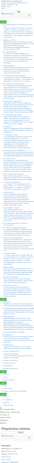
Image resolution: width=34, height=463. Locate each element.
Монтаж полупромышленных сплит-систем (16, 339)
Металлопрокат (8, 279)
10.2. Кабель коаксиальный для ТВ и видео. (17, 259)
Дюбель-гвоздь (22, 280)
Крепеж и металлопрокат (11, 277)
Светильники (30, 201)
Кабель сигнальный (13, 270)
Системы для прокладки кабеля (13, 238)
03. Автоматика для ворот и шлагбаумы (15, 223)
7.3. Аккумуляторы (17, 81)
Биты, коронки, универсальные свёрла (17, 293)
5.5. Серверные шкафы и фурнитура (21, 231)
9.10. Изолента (17, 87)
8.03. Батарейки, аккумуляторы (13, 166)
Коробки (23, 201)
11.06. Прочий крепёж (19, 184)
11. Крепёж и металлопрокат (12, 182)
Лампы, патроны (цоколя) (20, 198)
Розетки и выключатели (10, 194)
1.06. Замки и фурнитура (23, 147)
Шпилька (14, 282)
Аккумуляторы (8, 177)
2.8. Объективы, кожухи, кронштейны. (15, 61)
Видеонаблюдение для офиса (13, 325)
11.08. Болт (7, 189)
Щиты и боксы (16, 201)
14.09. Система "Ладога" (26, 122)
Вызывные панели (27, 42)
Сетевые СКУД (19, 310)
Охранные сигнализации (11, 354)
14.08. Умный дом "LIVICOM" (17, 118)
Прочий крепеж (21, 282)
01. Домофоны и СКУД (10, 135)
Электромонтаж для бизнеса (12, 348)
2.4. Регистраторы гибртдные (17, 54)
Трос (31, 245)
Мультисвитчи (22, 130)
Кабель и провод (9, 267)
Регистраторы (13, 67)
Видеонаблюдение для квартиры (13, 322)
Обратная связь (8, 405)
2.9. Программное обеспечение (23, 59)
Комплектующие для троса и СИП (14, 247)
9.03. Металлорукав (28, 95)
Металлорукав (8, 241)
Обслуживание (8, 366)
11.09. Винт (23, 189)
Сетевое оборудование (22, 69)
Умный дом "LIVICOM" (10, 103)
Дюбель (15, 280)
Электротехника (8, 192)
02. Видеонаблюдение (10, 52)
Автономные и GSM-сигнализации (14, 356)
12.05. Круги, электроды (19, 213)
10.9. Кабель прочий (22, 262)
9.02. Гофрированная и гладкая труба (15, 96)
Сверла (24, 292)
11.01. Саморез (8, 184)
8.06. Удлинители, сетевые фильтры (14, 160)
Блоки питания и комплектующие (13, 174)
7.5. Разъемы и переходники (21, 77)
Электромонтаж (8, 345)
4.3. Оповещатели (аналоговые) (13, 33)
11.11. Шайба (17, 187)
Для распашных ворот (26, 152)
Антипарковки (8, 156)
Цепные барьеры (16, 154)
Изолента (16, 249)
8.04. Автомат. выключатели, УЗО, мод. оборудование (18, 163)
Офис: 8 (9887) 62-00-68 (20, 3)
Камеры (6, 67)
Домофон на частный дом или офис (14, 304)
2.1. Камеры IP (8, 54)
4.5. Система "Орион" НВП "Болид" (14, 28)
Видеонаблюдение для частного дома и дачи (17, 318)
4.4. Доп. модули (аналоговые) (21, 35)
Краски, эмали (27, 294)
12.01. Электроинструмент (13, 210)
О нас (5, 385)
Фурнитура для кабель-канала (22, 241)
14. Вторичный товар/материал (13, 115)
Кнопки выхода (19, 45)
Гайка (5, 282)
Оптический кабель (24, 274)
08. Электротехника (9, 158)
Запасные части (23, 179)
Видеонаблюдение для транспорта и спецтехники (18, 329)
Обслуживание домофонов (25, 305)
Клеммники (7, 179)
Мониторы (7, 71)
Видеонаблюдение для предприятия (23, 327)
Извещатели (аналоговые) (25, 105)
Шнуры (14, 177)
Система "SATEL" (28, 112)
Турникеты (18, 312)
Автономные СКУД (9, 310)
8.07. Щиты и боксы (9, 169)
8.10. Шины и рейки (25, 171)
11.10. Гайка (16, 186)
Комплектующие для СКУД (11, 49)
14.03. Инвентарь (13, 122)
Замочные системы (9, 314)
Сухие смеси (12, 296)
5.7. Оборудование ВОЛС (11, 229)
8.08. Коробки (20, 169)
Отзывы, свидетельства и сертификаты (15, 391)
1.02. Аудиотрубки (19, 144)
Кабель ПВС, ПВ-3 (12, 274)
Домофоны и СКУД (9, 40)
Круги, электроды (9, 292)
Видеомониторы (8, 42)
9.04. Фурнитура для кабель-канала (18, 91)
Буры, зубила (18, 292)
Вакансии (6, 402)
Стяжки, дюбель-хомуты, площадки (18, 245)
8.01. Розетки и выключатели (22, 167)
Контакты (6, 397)
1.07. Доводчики (19, 146)
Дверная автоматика (28, 312)
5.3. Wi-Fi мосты (25, 233)
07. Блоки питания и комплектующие (15, 75)
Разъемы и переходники (24, 177)
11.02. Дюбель (26, 187)
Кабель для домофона (26, 270)
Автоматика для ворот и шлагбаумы (14, 150)
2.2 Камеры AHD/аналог (20, 54)
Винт (31, 280)
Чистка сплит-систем (18, 338)
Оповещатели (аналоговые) (12, 106)
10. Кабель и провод (10, 253)
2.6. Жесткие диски (20, 57)
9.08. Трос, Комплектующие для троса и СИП (16, 88)
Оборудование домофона (22, 47)
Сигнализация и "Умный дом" (12, 101)
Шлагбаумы (7, 154)
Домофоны (7, 302)
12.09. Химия (8, 213)
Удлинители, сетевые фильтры (13, 199)
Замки (13, 43)
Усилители (22, 128)
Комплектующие (28, 156)
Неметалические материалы (21, 279)
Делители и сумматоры (10, 130)
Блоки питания (8, 176)
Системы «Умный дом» (10, 360)
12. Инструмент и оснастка (12, 208)
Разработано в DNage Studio (9, 462)
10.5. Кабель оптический (15, 259)
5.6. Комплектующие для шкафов (18, 234)
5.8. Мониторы (25, 235)
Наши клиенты (8, 388)
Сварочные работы (9, 363)
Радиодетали (15, 179)
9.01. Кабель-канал (9, 85)
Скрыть (3, 22)
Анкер (5, 280)
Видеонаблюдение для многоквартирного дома (18, 320)
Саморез (10, 280)
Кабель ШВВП (21, 272)
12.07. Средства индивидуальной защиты (20, 217)
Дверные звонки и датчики (11, 203)
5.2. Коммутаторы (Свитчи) (12, 233)
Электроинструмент (9, 287)
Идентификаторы (9, 47)
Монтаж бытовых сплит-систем (13, 336)
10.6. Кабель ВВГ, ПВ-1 (26, 255)
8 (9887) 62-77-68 (12, 454)
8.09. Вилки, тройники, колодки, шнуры (17, 170)
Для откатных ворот (14, 152)
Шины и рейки (17, 205)
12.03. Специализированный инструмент (16, 218)
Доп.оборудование (17, 156)
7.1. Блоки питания (25, 79)
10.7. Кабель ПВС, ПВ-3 (11, 257)
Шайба (9, 282)
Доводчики (18, 43)
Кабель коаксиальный (10, 272)
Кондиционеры (8, 335)
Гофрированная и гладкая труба (22, 239)
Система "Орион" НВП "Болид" (13, 110)
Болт (28, 280)
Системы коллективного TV (12, 351)
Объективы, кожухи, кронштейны (20, 71)
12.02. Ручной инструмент (11, 209)
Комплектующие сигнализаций (21, 108)
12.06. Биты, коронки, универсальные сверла (19, 214)
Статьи (6, 377)
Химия (6, 296)
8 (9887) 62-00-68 (10, 451)
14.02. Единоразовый (15, 120)
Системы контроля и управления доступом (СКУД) (19, 308)
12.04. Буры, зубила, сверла (24, 211)
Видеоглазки (7, 43)
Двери (30, 179)
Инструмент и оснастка (10, 285)
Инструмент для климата (18, 289)
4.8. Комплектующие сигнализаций (22, 32)
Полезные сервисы (9, 380)
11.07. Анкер (24, 186)
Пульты (6, 152)
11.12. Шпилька (15, 189)
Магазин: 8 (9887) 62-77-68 (9, 4)
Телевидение (8, 126)
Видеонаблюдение (9, 65)
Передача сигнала (22, 67)
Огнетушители (19, 112)
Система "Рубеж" (27, 110)
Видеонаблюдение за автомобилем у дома (16, 324)
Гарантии (6, 374)
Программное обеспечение (12, 73)
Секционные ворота (27, 154)
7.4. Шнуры (26, 81)
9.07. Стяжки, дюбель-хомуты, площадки (18, 92)
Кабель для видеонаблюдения (13, 269)
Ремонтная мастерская (10, 368)
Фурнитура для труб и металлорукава (15, 243)
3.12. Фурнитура (8, 225)
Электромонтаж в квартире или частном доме (17, 346)
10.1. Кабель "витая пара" (11, 255)
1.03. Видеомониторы (22, 140)
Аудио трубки (18, 42)
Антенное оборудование (11, 128)
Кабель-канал (8, 239)
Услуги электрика (26, 348)
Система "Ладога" (9, 112)
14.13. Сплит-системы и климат (13, 124)
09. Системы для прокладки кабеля (14, 84)
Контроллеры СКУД (28, 43)
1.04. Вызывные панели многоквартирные (18, 137)
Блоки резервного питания (21, 176)
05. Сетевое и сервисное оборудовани (15, 228)
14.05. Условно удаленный (11, 116)
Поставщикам (8, 399)
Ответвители (29, 128)
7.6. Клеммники (8, 77)
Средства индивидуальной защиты (21, 290)
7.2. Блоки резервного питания (18, 78)
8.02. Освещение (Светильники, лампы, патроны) (17, 161)
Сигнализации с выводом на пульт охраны (19, 356)
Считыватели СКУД (9, 45)
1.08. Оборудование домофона (13, 136)
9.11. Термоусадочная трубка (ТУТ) (16, 94)
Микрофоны (11, 69)
